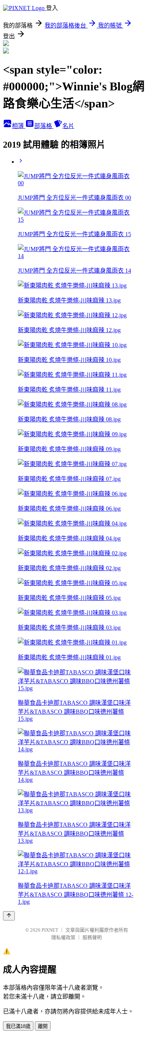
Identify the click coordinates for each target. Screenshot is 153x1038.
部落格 (43, 126)
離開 (43, 1026)
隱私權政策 (63, 937)
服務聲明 (92, 937)
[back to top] (9, 915)
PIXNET (50, 930)
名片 (68, 126)
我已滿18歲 (18, 1026)
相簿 (18, 126)
